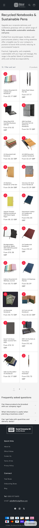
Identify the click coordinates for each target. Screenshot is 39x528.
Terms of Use (8, 461)
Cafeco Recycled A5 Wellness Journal (10, 280)
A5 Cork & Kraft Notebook (27, 311)
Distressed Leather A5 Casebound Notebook (28, 213)
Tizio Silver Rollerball (25, 372)
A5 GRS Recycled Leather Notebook (28, 155)
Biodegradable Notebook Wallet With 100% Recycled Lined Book (10, 247)
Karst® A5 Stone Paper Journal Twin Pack (10, 340)
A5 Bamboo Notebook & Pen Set (10, 183)
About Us (7, 447)
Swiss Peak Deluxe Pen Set (28, 91)
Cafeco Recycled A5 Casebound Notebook (10, 91)
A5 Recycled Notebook (8, 311)
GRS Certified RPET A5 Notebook (10, 372)
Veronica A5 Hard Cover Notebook (28, 183)
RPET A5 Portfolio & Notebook (28, 339)
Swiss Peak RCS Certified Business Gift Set (10, 122)
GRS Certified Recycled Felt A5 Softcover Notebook (27, 123)
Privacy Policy (9, 466)
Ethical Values (8, 451)
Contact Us (7, 456)
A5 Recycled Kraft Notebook (10, 155)
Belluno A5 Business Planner (28, 280)
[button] (4, 5)
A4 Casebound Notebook (27, 245)
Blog (5, 488)
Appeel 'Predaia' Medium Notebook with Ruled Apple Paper (10, 214)
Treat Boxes (8, 479)
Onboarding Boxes (10, 484)
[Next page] (25, 389)
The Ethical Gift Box (16, 525)
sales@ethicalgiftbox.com (19, 501)
